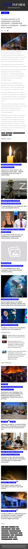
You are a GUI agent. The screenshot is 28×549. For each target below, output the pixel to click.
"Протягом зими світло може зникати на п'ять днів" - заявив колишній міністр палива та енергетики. (12, 172)
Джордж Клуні (6, 232)
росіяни (16, 200)
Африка (9, 299)
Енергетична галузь (8, 167)
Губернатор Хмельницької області (12, 265)
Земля (3, 299)
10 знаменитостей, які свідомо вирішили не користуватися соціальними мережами (12, 236)
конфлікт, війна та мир (8, 482)
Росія (9, 325)
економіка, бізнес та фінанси (10, 454)
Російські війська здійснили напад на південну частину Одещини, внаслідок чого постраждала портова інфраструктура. (13, 516)
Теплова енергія (16, 164)
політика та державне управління (12, 386)
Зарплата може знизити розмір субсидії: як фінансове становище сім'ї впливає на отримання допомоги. (13, 459)
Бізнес (4, 451)
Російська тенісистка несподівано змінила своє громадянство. (13, 328)
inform (14, 5)
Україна (15, 325)
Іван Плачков (6, 164)
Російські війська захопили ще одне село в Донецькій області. (14, 207)
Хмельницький (6, 263)
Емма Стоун (20, 229)
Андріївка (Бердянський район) (11, 203)
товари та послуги (7, 389)
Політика (4, 384)
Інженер (15, 299)
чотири (12, 421)
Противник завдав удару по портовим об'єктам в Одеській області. (12, 486)
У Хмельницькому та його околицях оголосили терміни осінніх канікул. (11, 270)
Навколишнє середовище (14, 451)
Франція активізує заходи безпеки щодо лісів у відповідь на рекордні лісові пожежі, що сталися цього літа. (13, 426)
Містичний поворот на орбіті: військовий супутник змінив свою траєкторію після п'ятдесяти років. (13, 303)
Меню (5, 13)
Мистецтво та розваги (8, 229)
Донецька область (7, 200)
